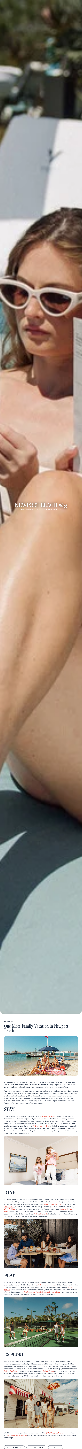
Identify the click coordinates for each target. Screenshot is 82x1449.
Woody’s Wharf (10, 1209)
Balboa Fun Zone (10, 1371)
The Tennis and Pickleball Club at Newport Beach (42, 1292)
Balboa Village (48, 1371)
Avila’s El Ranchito (41, 1214)
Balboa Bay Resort (49, 1116)
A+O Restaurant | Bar (41, 1126)
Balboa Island (9, 1207)
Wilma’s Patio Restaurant (53, 1204)
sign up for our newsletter (17, 1435)
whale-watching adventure (47, 1285)
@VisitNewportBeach (54, 1433)
